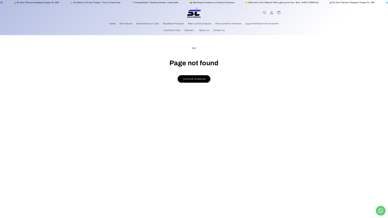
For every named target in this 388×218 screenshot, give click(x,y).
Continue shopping (194, 79)
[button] (264, 12)
